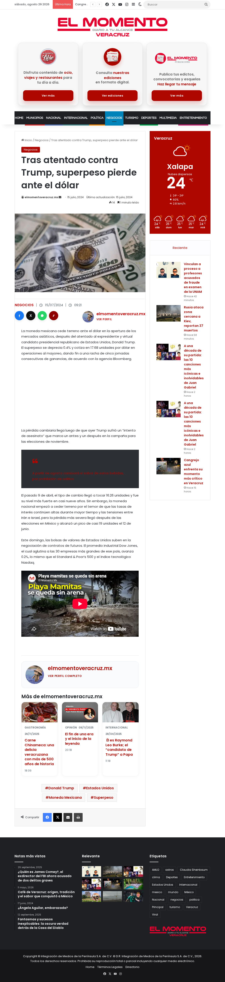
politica (194, 899)
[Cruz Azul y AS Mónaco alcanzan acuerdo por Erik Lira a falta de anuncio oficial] (133, 896)
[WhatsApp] (42, 315)
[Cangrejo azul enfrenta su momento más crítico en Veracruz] (168, 466)
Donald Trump (61, 788)
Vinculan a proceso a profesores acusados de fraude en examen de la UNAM (193, 278)
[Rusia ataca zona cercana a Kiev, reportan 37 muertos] (168, 313)
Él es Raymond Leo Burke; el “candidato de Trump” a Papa (119, 747)
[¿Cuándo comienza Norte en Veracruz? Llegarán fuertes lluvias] (112, 896)
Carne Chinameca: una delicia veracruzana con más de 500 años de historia (39, 752)
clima (156, 877)
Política (97, 117)
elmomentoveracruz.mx (41, 197)
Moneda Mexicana (65, 797)
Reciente (180, 247)
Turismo (131, 117)
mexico (157, 892)
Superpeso (103, 797)
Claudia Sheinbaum (194, 870)
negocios (177, 899)
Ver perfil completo (65, 676)
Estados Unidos (100, 788)
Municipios (34, 117)
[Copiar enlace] (53, 315)
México (189, 892)
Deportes (148, 117)
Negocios (114, 117)
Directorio (132, 967)
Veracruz (192, 907)
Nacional (53, 117)
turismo (175, 907)
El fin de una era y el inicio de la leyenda (79, 739)
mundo (173, 892)
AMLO (155, 870)
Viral (155, 914)
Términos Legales (110, 967)
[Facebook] (19, 315)
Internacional (76, 117)
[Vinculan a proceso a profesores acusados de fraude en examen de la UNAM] (168, 270)
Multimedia (168, 117)
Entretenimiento (193, 117)
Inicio (28, 140)
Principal (157, 907)
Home (19, 117)
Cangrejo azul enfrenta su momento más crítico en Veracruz (193, 471)
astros (169, 870)
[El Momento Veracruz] (112, 27)
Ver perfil (104, 319)
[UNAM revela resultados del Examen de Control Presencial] (91, 896)
